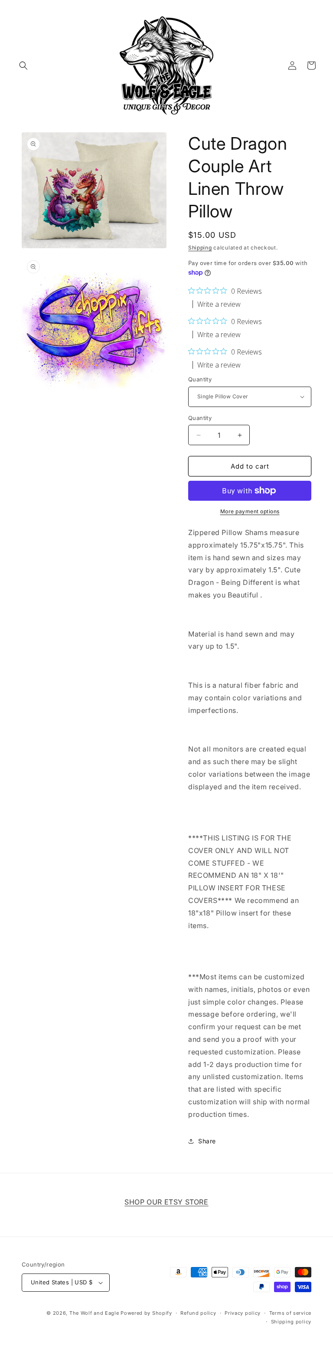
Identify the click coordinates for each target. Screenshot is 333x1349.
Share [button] (207, 1141)
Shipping (200, 247)
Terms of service (290, 1313)
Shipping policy (291, 1322)
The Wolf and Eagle (94, 1313)
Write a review (219, 304)
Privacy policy (243, 1313)
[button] (23, 65)
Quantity (200, 379)
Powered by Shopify (146, 1313)
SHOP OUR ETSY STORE (166, 1202)
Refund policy (198, 1313)
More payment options (250, 511)
